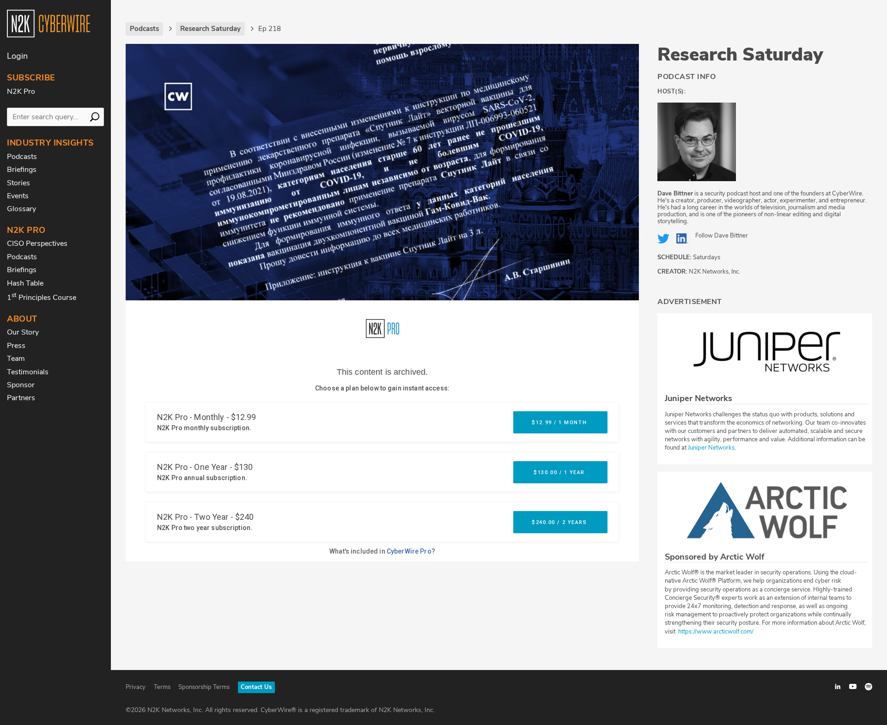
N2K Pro (21, 91)
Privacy (136, 687)
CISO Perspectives (37, 243)
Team (16, 358)
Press (16, 346)
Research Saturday (740, 54)
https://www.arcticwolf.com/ (715, 632)
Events (18, 196)
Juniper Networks (711, 448)
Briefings (21, 169)
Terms (162, 687)
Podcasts (22, 157)
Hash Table (25, 283)
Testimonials (28, 372)
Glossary (21, 209)
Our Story (23, 332)
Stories (18, 183)
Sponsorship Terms (204, 687)
